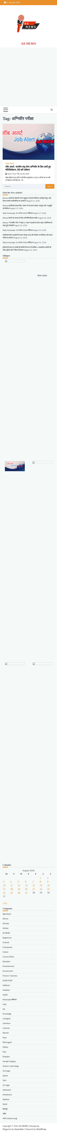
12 (19, 885)
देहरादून (5, 1108)
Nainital (6, 1032)
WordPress (41, 1129)
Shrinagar (6, 1070)
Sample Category (9, 1061)
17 (4, 888)
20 (26, 888)
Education (6, 961)
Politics (5, 1047)
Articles (5, 928)
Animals (6, 923)
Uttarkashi (7, 1089)
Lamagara (6, 1018)
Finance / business (10, 975)
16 (48, 885)
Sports (5, 1075)
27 (26, 892)
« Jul (5, 903)
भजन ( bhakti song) (10, 1118)
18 (11, 888)
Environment (8, 971)
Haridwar (6, 990)
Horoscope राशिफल (10, 999)
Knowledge (7, 1013)
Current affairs (8, 956)
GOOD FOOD (7, 980)
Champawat (7, 947)
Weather (6, 1099)
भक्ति (4, 1113)
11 (11, 885)
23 (48, 888)
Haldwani (6, 985)
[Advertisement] (28, 77)
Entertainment (8, 966)
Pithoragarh (7, 1042)
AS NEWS (28, 43)
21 (33, 888)
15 (41, 885)
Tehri (4, 1080)
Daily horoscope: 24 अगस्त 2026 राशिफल (18, 242)
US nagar (6, 1085)
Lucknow (6, 1028)
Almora (5, 918)
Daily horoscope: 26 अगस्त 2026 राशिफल (18, 213)
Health (5, 994)
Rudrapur (6, 1056)
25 (11, 892)
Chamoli (6, 942)
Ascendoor (19, 1129)
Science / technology (11, 1066)
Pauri (5, 1037)
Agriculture (7, 913)
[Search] (52, 110)
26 (19, 892)
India (4, 1004)
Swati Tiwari (12, 174)
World (5, 1104)
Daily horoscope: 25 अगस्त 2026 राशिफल (18, 230)
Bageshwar (7, 937)
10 (4, 885)
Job (7, 163)
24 (4, 892)
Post (12, 163)
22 (41, 888)
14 (33, 885)
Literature (6, 1023)
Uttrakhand (7, 1094)
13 (26, 885)
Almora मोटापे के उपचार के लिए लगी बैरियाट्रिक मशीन (20, 217)
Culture (5, 951)
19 (19, 888)
